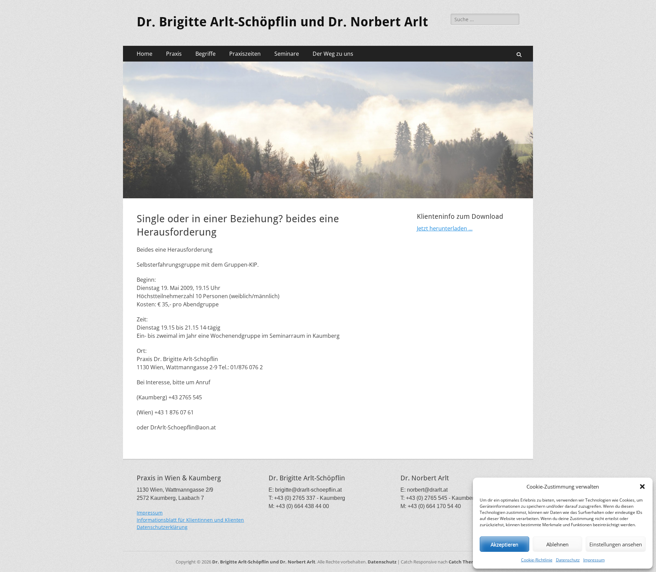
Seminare (286, 53)
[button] (642, 486)
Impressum (594, 560)
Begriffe (205, 53)
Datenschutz (568, 560)
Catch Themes (464, 562)
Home (144, 53)
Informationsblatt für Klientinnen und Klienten (190, 520)
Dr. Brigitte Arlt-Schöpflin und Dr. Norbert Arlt (282, 21)
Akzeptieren (504, 544)
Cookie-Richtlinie (536, 560)
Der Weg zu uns (333, 53)
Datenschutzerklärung (162, 527)
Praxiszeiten (245, 53)
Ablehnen (557, 544)
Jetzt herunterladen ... (445, 228)
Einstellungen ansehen (615, 544)
